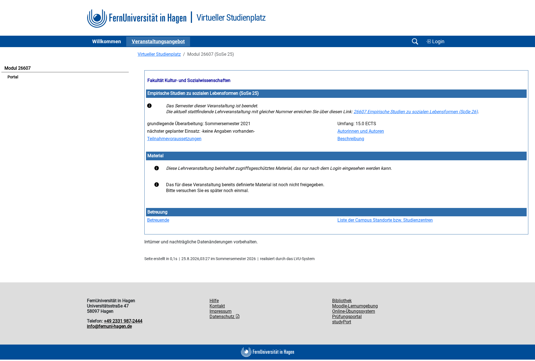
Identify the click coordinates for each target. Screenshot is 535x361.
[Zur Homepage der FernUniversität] (136, 18)
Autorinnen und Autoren (360, 131)
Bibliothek (342, 300)
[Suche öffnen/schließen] (414, 41)
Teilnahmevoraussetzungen (174, 138)
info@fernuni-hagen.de (109, 326)
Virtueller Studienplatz (159, 54)
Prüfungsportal (347, 316)
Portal (13, 77)
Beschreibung (350, 138)
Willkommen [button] (106, 41)
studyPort (341, 321)
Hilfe (214, 300)
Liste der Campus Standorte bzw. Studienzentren (385, 220)
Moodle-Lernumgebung (355, 306)
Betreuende (158, 220)
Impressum (221, 311)
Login (437, 41)
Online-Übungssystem (353, 311)
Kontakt (217, 306)
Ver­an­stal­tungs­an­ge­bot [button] (158, 41)
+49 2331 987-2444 (123, 321)
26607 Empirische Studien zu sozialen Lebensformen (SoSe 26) (416, 111)
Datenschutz (222, 316)
